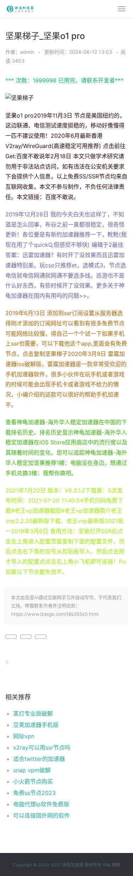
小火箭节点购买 (33, 781)
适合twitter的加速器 (39, 758)
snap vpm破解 (32, 770)
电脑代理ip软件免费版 (41, 804)
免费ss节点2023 (34, 792)
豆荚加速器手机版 (36, 724)
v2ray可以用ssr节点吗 (41, 747)
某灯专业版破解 (33, 713)
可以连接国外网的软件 (41, 815)
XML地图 (111, 865)
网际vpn (23, 736)
